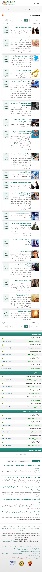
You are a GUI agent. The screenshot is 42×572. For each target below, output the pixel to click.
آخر (6, 20)
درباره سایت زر (35, 526)
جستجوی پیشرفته (22, 528)
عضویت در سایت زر (34, 528)
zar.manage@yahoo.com (11, 541)
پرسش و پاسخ (12, 528)
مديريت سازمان (10, 10)
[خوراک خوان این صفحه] (3, 15)
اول (36, 20)
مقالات (30, 10)
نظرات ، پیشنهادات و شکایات (11, 526)
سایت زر (11, 533)
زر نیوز (38, 10)
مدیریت (21, 10)
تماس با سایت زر (25, 526)
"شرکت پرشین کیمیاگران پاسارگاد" (20, 558)
